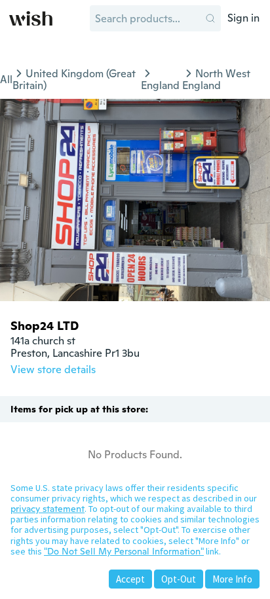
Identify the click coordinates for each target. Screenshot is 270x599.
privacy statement (47, 509)
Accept (130, 579)
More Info (232, 579)
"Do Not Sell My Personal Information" (124, 551)
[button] (210, 18)
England (160, 85)
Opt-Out (178, 579)
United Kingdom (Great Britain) (74, 79)
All (6, 79)
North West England (216, 79)
